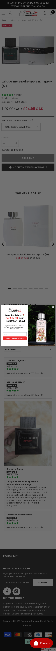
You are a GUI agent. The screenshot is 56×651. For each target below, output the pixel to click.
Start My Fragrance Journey (15, 338)
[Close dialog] (53, 307)
